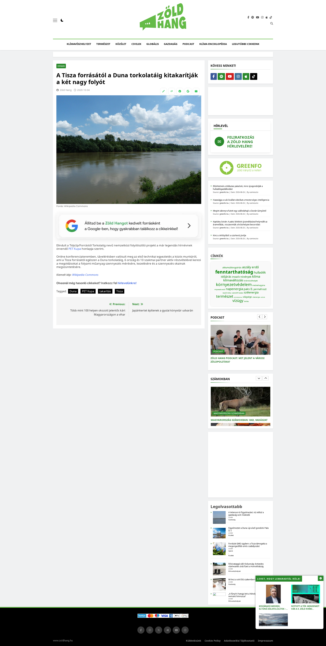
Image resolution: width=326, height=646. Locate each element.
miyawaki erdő (219, 289)
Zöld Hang (66, 90)
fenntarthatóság (234, 272)
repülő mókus (227, 293)
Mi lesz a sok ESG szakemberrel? (243, 579)
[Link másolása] (171, 91)
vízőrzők (263, 297)
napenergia (234, 289)
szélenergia (251, 292)
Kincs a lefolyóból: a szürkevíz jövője (229, 235)
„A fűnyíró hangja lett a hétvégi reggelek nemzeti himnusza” (247, 595)
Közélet (120, 44)
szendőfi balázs (237, 293)
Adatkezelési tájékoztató (239, 640)
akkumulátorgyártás (231, 267)
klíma (256, 276)
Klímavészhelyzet (79, 44)
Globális (152, 44)
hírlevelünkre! (127, 283)
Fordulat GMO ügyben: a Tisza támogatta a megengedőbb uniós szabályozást (247, 544)
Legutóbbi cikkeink (245, 44)
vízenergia (256, 297)
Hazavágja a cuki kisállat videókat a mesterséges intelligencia (241, 200)
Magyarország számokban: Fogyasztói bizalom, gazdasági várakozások (237, 418)
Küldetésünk (193, 640)
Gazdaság (170, 44)
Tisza (119, 291)
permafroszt (260, 289)
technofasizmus (238, 297)
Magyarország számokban (229, 409)
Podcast (188, 44)
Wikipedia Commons (85, 275)
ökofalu (246, 301)
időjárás (226, 276)
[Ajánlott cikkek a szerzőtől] (163, 91)
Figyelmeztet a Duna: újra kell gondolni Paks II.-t (248, 529)
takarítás (105, 291)
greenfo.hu (224, 192)
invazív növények (241, 276)
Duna (73, 291)
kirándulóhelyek (251, 281)
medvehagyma (258, 285)
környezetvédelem (234, 284)
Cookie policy (213, 640)
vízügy (237, 300)
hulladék (260, 272)
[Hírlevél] (196, 91)
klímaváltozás (233, 280)
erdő (255, 267)
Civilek (136, 44)
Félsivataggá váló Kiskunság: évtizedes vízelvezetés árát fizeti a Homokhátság (246, 565)
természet (224, 296)
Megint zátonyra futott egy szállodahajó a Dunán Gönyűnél (239, 210)
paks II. (248, 289)
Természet (103, 44)
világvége (247, 296)
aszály (246, 267)
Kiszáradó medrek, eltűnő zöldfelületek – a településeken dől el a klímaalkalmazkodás (273, 610)
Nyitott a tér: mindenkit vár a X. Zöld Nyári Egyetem (305, 609)
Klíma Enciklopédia (213, 44)
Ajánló (230, 551)
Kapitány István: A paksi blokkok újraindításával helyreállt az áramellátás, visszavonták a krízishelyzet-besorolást (240, 223)
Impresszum (265, 640)
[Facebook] (179, 91)
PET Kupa (74, 249)
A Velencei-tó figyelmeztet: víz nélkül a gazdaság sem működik (246, 513)
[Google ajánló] (188, 91)
